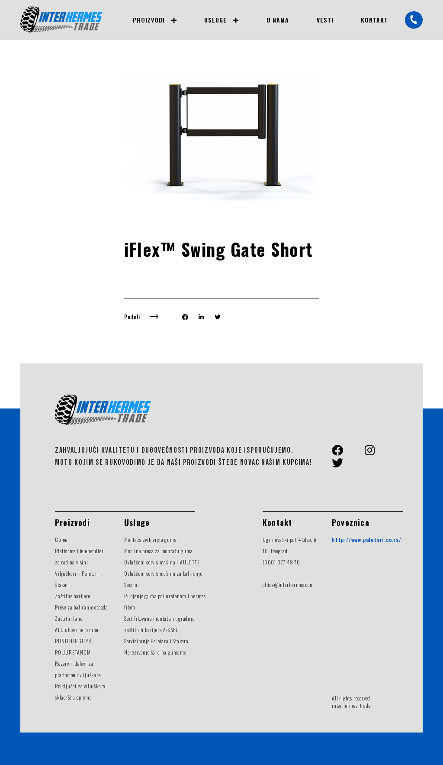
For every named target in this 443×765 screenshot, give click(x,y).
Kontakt (374, 19)
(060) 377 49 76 (281, 562)
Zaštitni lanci (69, 618)
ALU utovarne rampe (76, 629)
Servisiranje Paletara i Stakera (156, 641)
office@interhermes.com (288, 584)
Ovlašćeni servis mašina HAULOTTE (162, 562)
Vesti (325, 19)
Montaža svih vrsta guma (150, 539)
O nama (277, 19)
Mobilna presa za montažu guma (158, 550)
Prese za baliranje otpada (81, 607)
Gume (61, 539)
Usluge (215, 19)
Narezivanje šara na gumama (155, 652)
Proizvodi (148, 19)
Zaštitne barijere (72, 596)
